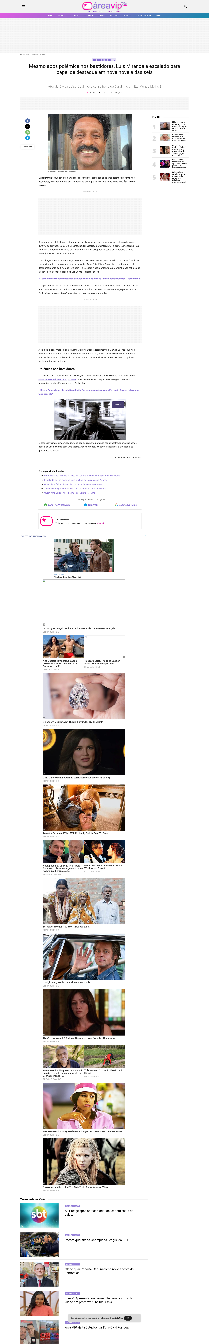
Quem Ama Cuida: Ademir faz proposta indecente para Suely (74, 484)
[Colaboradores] (88, 93)
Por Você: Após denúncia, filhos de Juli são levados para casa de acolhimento (82, 475)
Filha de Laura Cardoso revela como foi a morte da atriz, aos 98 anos (179, 126)
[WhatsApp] (27, 132)
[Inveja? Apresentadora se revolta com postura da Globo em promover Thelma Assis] (39, 1303)
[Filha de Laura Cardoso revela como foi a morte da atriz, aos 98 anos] (165, 129)
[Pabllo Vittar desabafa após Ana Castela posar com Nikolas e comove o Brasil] (165, 180)
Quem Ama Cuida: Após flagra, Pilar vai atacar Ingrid (69, 493)
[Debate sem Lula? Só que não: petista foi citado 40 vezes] (165, 141)
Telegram (93, 504)
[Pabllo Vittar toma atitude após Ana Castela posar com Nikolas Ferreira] (165, 167)
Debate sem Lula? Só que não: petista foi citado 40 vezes (179, 137)
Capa (22, 54)
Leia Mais (119, 1318)
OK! (128, 1318)
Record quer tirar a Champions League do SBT (96, 1240)
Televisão (28, 54)
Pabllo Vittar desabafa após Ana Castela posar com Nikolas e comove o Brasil (179, 177)
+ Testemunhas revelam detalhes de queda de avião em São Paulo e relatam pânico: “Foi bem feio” (89, 278)
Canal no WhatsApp (59, 504)
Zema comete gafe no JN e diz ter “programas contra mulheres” (75, 488)
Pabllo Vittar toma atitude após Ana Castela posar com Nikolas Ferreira (179, 163)
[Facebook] (27, 120)
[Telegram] (27, 137)
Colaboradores (98, 93)
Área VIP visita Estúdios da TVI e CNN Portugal (97, 1327)
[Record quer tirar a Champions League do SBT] (39, 1244)
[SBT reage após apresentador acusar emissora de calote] (39, 1215)
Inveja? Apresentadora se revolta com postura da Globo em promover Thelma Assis (98, 1300)
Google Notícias (128, 504)
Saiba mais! (101, 523)
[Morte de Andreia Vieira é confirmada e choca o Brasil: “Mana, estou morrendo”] (165, 153)
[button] (170, 6)
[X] (27, 126)
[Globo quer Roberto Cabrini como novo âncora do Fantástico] (39, 1274)
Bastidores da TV (39, 54)
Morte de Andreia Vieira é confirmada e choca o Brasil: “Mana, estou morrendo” (179, 150)
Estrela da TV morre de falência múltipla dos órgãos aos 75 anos (75, 480)
